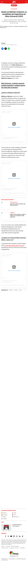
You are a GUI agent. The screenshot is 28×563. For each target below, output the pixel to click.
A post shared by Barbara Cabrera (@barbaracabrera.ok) (14, 141)
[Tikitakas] (14, 5)
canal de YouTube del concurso (14, 245)
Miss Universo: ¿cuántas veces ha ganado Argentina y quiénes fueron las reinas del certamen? (13, 85)
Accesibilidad (22, 547)
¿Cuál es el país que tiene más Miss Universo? (17, 204)
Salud (20, 290)
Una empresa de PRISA (14, 553)
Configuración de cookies (14, 547)
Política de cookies (4, 547)
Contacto (3, 546)
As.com (3, 43)
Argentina (11, 290)
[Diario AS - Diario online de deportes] (14, 2)
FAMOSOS (12, 212)
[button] (26, 290)
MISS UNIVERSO (14, 9)
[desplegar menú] (2, 2)
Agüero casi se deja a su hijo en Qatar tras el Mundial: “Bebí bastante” (18, 216)
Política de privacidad (15, 546)
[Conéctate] (26, 2)
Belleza (16, 290)
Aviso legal (8, 546)
